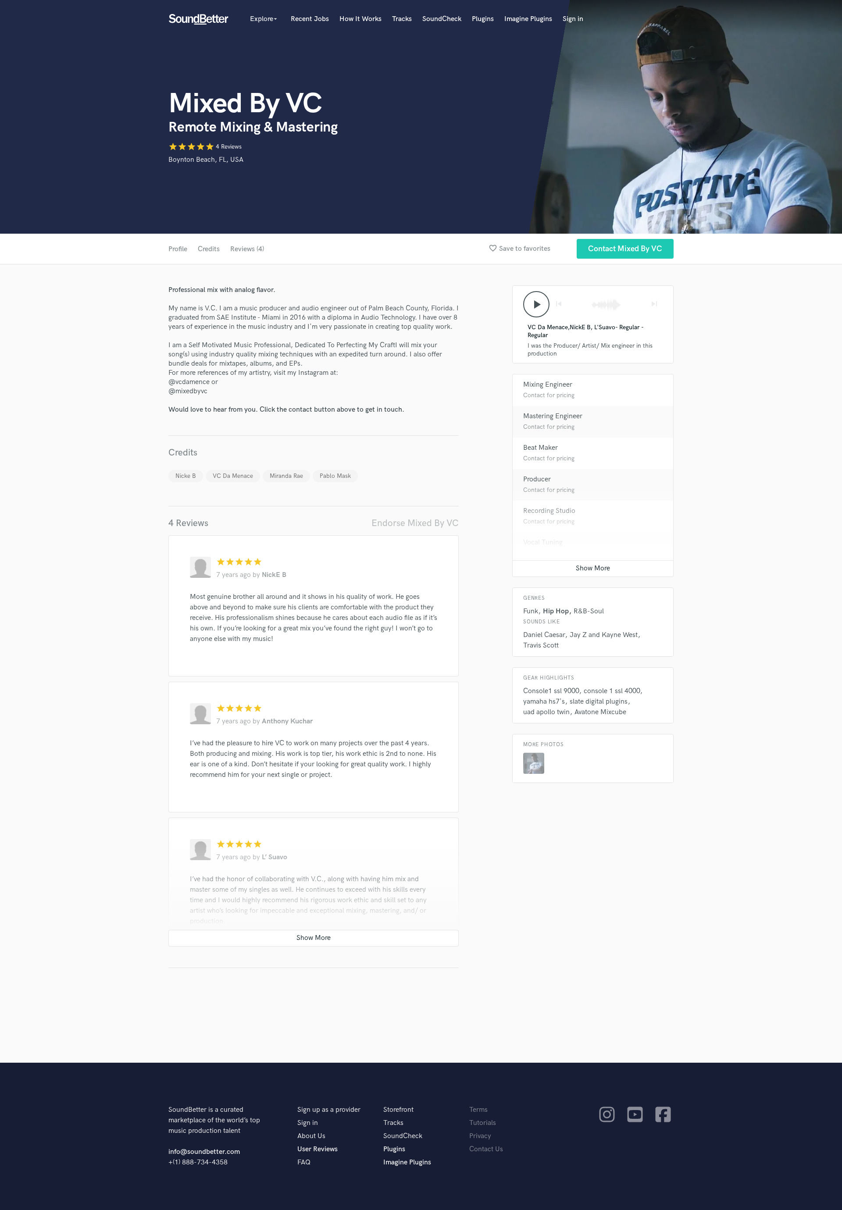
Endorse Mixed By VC (415, 523)
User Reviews (317, 1149)
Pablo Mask (335, 476)
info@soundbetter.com (204, 1152)
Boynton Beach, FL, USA (205, 160)
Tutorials (482, 1123)
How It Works (360, 19)
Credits (209, 249)
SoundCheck (441, 19)
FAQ (303, 1162)
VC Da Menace (233, 476)
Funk (530, 611)
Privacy (480, 1136)
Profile (177, 249)
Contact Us (486, 1149)
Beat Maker (540, 448)
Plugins (483, 19)
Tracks (402, 19)
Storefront (398, 1110)
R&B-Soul (589, 611)
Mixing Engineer (547, 385)
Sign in (573, 19)
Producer (537, 479)
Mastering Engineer (552, 416)
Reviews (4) (247, 249)
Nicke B (185, 476)
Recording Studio (549, 511)
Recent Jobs (310, 19)
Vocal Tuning (543, 542)
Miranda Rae (286, 476)
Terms (478, 1110)
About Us (311, 1136)
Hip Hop (556, 611)
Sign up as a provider (328, 1110)
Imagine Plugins (528, 19)
